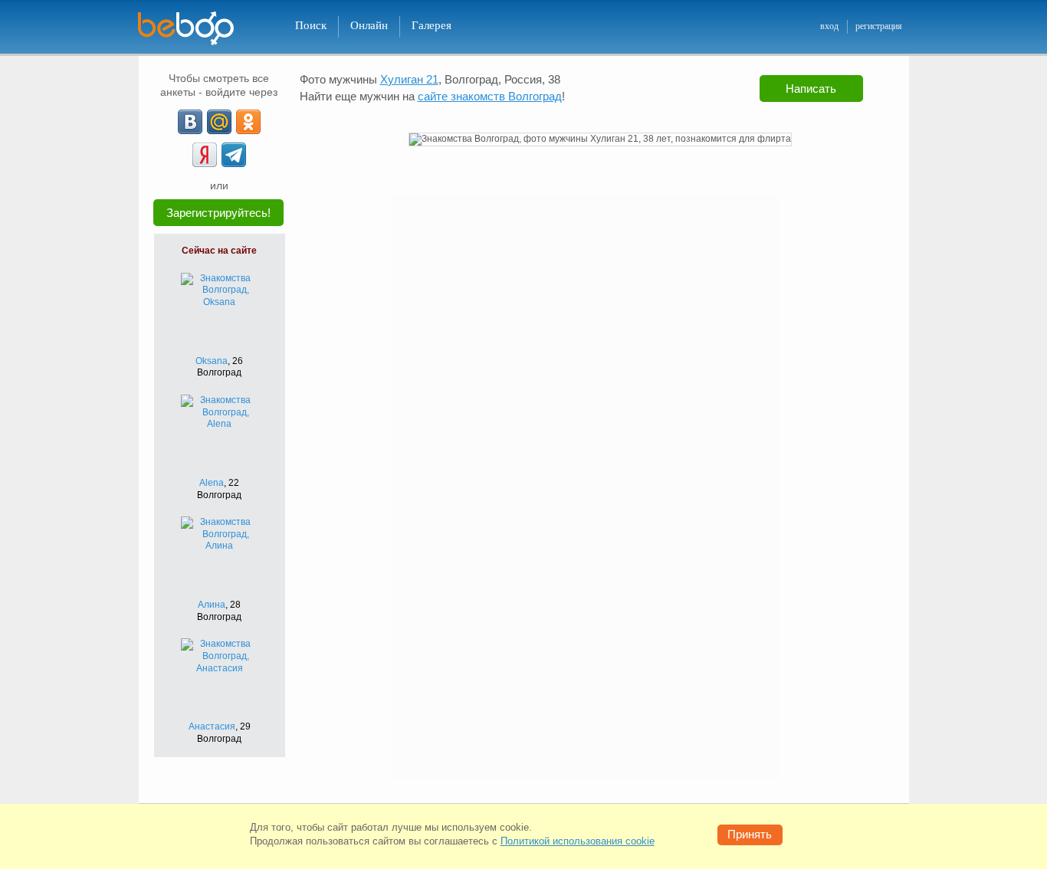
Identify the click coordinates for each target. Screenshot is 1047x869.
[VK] (190, 122)
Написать (811, 88)
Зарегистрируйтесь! (218, 212)
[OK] (248, 122)
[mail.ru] (219, 122)
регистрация (878, 26)
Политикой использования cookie (578, 841)
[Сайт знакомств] (195, 28)
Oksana (211, 361)
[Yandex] (204, 155)
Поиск (311, 25)
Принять (749, 834)
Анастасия (212, 726)
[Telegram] (234, 155)
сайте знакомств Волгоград (490, 96)
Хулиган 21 (409, 79)
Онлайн (369, 25)
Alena (211, 482)
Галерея (431, 25)
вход (829, 26)
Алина (211, 604)
